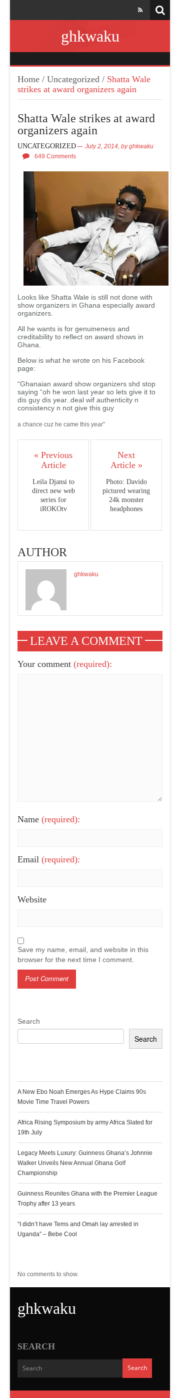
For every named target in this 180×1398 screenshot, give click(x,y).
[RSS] (140, 10)
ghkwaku (90, 36)
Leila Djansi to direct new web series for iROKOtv (53, 495)
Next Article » (126, 460)
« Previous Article (53, 460)
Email (49, 859)
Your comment (65, 664)
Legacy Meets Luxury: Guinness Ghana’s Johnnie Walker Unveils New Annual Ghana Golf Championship (85, 1163)
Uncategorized (73, 79)
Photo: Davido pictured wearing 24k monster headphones (126, 495)
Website (32, 899)
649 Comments (55, 156)
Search (29, 1021)
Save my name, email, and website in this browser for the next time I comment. (83, 955)
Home (29, 79)
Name (49, 819)
